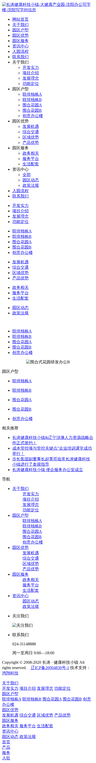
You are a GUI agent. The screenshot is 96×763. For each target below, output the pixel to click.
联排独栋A (22, 331)
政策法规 (31, 606)
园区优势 (20, 547)
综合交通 (31, 558)
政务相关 (31, 579)
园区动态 (31, 601)
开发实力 (31, 494)
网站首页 (20, 19)
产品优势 (31, 569)
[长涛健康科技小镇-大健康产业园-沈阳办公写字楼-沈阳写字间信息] (48, 10)
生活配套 (31, 590)
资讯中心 (20, 596)
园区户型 (20, 515)
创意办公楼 (22, 352)
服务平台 (31, 585)
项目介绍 (31, 499)
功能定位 (31, 510)
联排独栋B (21, 336)
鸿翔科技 (10, 673)
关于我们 (20, 488)
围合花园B (21, 347)
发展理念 (31, 504)
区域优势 (31, 563)
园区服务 (20, 574)
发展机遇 (31, 553)
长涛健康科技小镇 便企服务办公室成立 (47, 469)
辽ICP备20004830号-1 (50, 668)
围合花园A (22, 342)
